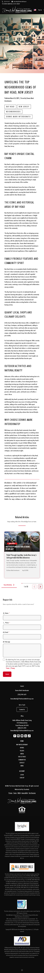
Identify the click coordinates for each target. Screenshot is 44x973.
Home (22, 741)
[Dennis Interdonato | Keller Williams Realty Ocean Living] (22, 800)
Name (7, 613)
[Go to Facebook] (14, 735)
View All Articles (8, 585)
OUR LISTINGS (22, 757)
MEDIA (22, 754)
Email (7, 632)
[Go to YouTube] (22, 735)
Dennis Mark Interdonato (18, 117)
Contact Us (22, 709)
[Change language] (35, 10)
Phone (7, 623)
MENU (22, 766)
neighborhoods (13, 112)
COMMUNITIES (22, 760)
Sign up (40, 10)
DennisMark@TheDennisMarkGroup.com (22, 699)
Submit (7, 674)
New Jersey (24, 107)
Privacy (13, 668)
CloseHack (26, 789)
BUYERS (22, 748)
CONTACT (22, 763)
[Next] (40, 586)
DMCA (19, 793)
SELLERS (22, 751)
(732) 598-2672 (22, 694)
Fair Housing (32, 793)
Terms (7, 668)
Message (7, 642)
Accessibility (25, 793)
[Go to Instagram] (18, 735)
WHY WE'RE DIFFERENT (22, 745)
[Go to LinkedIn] (25, 735)
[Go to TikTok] (29, 735)
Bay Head (10, 107)
